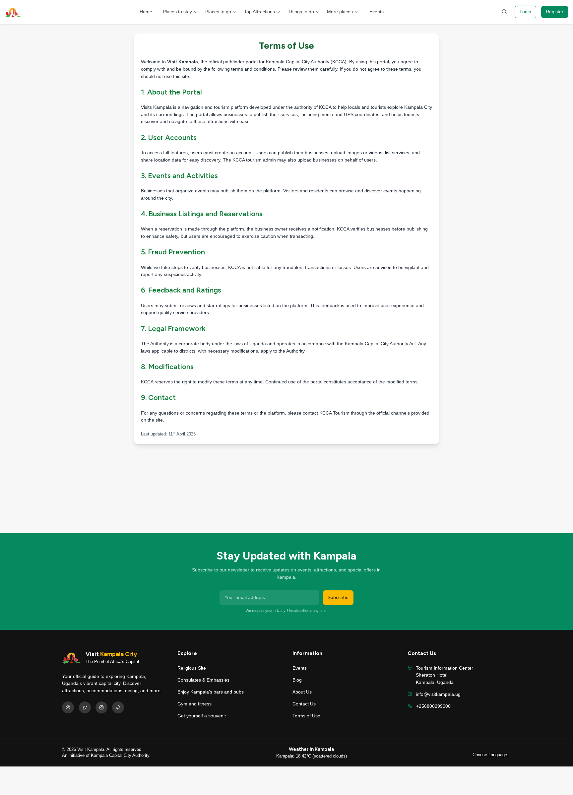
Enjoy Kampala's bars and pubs (210, 692)
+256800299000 (433, 706)
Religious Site (191, 668)
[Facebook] (68, 707)
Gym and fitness (194, 703)
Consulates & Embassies (203, 680)
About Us (302, 692)
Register (554, 11)
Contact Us (304, 703)
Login (525, 11)
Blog (297, 680)
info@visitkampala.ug (438, 694)
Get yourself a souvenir (201, 715)
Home (146, 11)
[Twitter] (85, 707)
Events (376, 11)
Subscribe (338, 597)
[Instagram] (101, 707)
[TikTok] (118, 707)
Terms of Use (306, 715)
